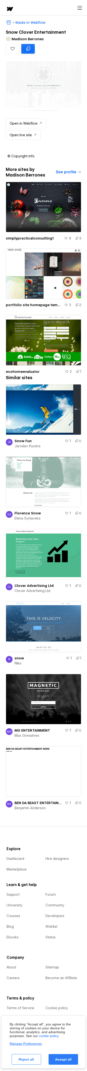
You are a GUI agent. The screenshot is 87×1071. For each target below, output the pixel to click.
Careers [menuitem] (13, 978)
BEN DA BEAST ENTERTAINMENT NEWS (38, 803)
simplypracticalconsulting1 (30, 238)
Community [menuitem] (54, 905)
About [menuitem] (11, 967)
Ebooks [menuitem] (13, 937)
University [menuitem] (14, 905)
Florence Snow (27, 513)
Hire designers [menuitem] (57, 859)
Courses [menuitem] (13, 916)
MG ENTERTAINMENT (32, 730)
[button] (12, 49)
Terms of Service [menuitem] (20, 1008)
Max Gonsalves (26, 735)
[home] (10, 9)
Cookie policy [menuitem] (56, 1008)
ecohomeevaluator (23, 372)
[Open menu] (79, 8)
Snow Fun (23, 441)
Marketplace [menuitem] (17, 869)
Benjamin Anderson (30, 808)
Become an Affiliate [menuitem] (61, 978)
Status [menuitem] (50, 937)
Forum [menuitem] (50, 894)
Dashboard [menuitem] (15, 859)
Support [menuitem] (13, 894)
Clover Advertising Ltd (34, 586)
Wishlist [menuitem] (51, 926)
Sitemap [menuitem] (52, 967)
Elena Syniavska (27, 518)
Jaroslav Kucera (27, 446)
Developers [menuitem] (54, 916)
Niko (18, 663)
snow (19, 658)
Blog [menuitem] (10, 926)
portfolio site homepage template (34, 305)
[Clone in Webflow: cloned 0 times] (28, 49)
